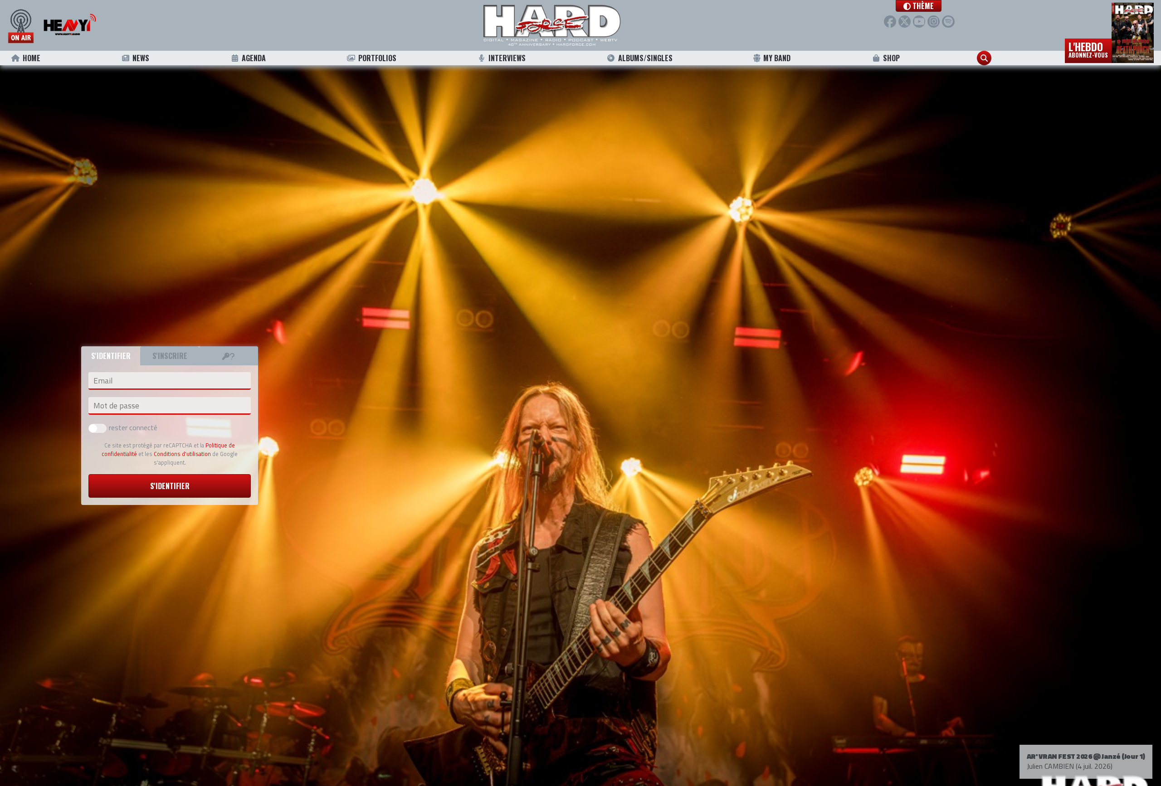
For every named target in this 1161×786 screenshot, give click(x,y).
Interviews (507, 58)
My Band (776, 58)
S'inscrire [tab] (169, 355)
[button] (918, 6)
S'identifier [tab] (111, 355)
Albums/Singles (645, 58)
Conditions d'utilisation (182, 453)
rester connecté (133, 427)
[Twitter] (904, 21)
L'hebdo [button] (1088, 49)
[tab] (228, 355)
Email (102, 381)
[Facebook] (890, 21)
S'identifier (170, 485)
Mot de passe (116, 406)
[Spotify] (948, 21)
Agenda (254, 58)
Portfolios (377, 58)
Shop (891, 58)
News (140, 58)
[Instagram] (933, 21)
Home (31, 58)
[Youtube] (919, 21)
